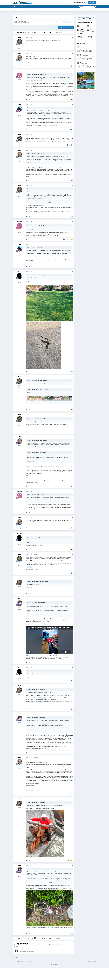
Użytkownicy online (35, 9)
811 (20, 115)
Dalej (50, 32)
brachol (41, 74)
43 (44, 32)
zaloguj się (54, 944)
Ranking (42, 9)
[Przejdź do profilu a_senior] (19, 75)
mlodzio (91, 29)
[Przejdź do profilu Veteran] (15, 21)
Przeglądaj (16, 6)
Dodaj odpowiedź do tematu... (27, 951)
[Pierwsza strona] (15, 32)
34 (23, 32)
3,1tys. (20, 48)
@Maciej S (29, 566)
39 (35, 32)
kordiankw (19, 271)
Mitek (19, 53)
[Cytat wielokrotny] (26, 44)
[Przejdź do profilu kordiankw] (19, 276)
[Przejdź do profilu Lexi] (19, 42)
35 (25, 32)
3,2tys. (19, 81)
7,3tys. (20, 282)
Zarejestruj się (91, 2)
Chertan (41, 274)
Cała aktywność (24, 6)
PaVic (19, 598)
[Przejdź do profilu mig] (88, 26)
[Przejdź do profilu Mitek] (19, 58)
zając (19, 104)
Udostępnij (59, 21)
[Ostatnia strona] (53, 32)
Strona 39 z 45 (58, 32)
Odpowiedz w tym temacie (66, 27)
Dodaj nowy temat (51, 27)
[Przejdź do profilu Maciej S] (19, 226)
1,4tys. (20, 232)
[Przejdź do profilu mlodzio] (88, 30)
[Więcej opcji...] (72, 37)
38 (32, 32)
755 (20, 609)
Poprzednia (19, 32)
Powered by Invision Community (54, 966)
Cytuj (30, 43)
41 (39, 32)
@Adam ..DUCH (43, 697)
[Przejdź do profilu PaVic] (19, 603)
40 (37, 32)
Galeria (19, 9)
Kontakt (56, 964)
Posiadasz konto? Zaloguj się (79, 2)
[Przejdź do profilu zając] (19, 109)
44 (46, 32)
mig (90, 25)
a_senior (19, 71)
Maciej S (19, 221)
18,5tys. (20, 64)
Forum (14, 9)
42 (42, 32)
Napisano (29, 37)
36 (28, 32)
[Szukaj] (94, 7)
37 (30, 32)
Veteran (26, 21)
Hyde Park (27, 22)
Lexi (19, 37)
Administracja (26, 9)
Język (52, 964)
